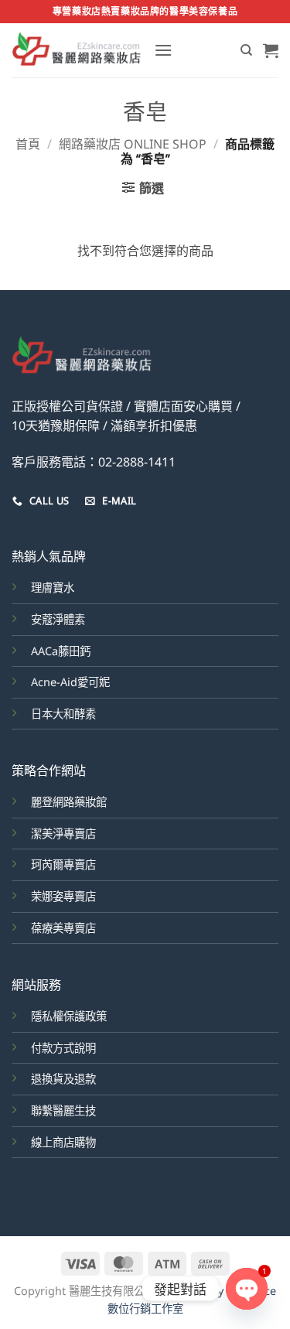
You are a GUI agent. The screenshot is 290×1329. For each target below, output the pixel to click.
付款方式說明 (63, 1047)
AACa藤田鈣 (60, 651)
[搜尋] (246, 50)
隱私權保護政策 (69, 1016)
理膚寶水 (52, 587)
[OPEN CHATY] (247, 1289)
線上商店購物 (63, 1142)
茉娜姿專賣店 (63, 896)
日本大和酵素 (63, 713)
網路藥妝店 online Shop (132, 143)
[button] (163, 50)
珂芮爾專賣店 (63, 864)
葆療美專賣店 (63, 928)
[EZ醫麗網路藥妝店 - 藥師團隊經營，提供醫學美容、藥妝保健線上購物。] (77, 50)
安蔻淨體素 (58, 619)
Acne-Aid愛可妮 (70, 682)
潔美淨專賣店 (63, 833)
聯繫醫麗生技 (63, 1110)
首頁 (27, 143)
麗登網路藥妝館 (69, 801)
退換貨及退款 (63, 1078)
